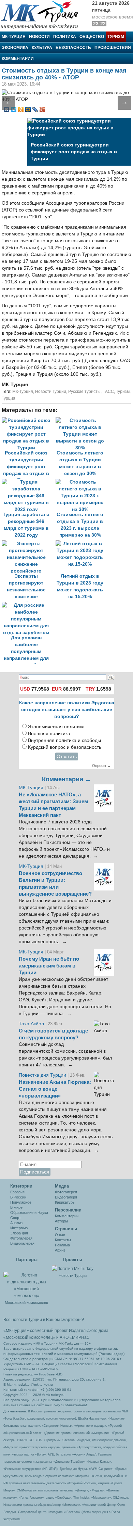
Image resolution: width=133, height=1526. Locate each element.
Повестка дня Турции (43, 1075)
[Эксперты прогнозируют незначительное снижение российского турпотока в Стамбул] (29, 543)
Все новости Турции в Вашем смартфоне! (43, 1319)
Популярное (20, 1202)
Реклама (62, 1245)
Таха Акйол (31, 1023)
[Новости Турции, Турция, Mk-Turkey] (72, 1268)
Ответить (67, 756)
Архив (60, 1250)
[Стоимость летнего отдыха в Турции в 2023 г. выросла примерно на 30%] (82, 482)
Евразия (17, 1192)
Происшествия (112, 47)
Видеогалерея (22, 1243)
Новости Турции (50, 391)
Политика (64, 36)
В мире (16, 1207)
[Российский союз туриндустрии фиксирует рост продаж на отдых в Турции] (29, 420)
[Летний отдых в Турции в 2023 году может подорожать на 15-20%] (82, 543)
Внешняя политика (49, 733)
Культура (42, 47)
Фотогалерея (21, 1238)
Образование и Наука (29, 1212)
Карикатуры (65, 1202)
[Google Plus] (42, 109)
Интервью (19, 1228)
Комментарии (18, 58)
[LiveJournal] (35, 109)
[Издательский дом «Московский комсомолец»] (26, 1281)
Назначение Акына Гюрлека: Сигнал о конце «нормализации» (55, 1089)
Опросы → (101, 766)
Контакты (63, 1240)
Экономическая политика (56, 726)
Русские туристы (84, 391)
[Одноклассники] (21, 109)
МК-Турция (14, 36)
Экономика (15, 47)
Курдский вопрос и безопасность (64, 747)
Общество (91, 36)
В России (18, 1197)
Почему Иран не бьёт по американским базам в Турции (49, 965)
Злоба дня (19, 1233)
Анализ (16, 1223)
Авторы (61, 1221)
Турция (8, 398)
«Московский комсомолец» (29, 1337)
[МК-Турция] (42, 14)
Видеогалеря (66, 1197)
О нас (60, 1235)
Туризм (115, 36)
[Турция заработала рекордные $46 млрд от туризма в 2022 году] (29, 482)
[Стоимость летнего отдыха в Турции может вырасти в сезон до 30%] (82, 420)
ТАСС (108, 391)
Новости (39, 36)
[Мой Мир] (28, 109)
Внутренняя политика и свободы (64, 740)
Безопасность (73, 47)
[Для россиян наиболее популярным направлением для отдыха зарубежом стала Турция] (28, 605)
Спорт (15, 1218)
